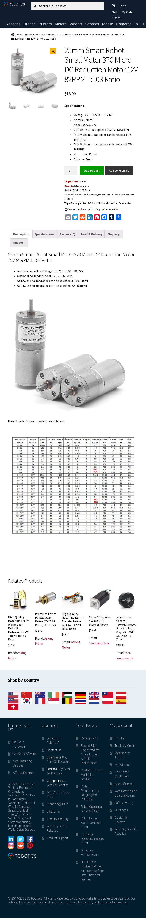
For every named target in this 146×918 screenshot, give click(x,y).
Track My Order (124, 746)
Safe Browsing (124, 803)
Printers (45, 24)
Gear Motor (125, 203)
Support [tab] (19, 242)
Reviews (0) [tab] (67, 234)
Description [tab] (21, 234)
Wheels (76, 24)
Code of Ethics (124, 784)
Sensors (92, 24)
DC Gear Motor (96, 203)
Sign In (116, 17)
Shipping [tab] (114, 234)
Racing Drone (89, 738)
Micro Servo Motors (123, 194)
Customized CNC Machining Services (92, 774)
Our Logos (121, 810)
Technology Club (57, 804)
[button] (53, 51)
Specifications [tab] (44, 234)
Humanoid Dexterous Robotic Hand (92, 839)
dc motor (111, 203)
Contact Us (54, 750)
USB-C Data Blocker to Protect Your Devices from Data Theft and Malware (92, 870)
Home (19, 34)
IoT (137, 24)
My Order (127, 12)
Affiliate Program (24, 773)
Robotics (13, 24)
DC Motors (65, 34)
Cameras (124, 24)
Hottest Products (35, 34)
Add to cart (92, 170)
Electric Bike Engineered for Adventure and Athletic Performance (90, 754)
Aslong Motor (81, 186)
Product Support (57, 838)
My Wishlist (122, 765)
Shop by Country (58, 819)
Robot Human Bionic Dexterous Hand (91, 823)
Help (123, 5)
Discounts (53, 811)
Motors (61, 24)
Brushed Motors (87, 194)
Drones (29, 24)
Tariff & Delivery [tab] (91, 234)
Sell (114, 12)
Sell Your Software (24, 754)
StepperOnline (99, 643)
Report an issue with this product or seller (94, 209)
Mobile (107, 24)
